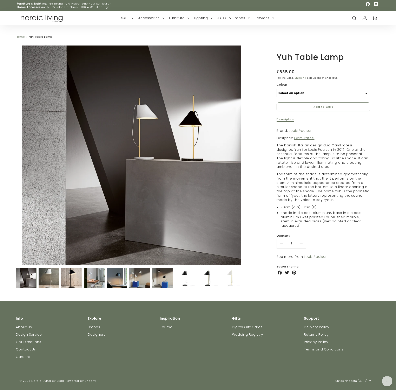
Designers (96, 334)
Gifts (236, 318)
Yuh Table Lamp (40, 37)
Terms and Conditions (323, 349)
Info (19, 318)
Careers (23, 356)
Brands (94, 327)
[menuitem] (127, 18)
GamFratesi (304, 138)
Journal (166, 327)
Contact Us (26, 349)
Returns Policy (316, 334)
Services (262, 18)
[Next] (250, 155)
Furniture (177, 18)
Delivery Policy (316, 327)
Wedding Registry (247, 334)
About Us (24, 327)
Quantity (283, 235)
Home (20, 37)
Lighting (201, 18)
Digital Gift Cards (247, 327)
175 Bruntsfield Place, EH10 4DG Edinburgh (78, 7)
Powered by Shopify (81, 381)
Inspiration (170, 318)
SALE (125, 18)
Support (311, 318)
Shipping (300, 77)
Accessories (149, 18)
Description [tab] (285, 119)
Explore (94, 318)
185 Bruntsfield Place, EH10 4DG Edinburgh (79, 3)
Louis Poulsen (301, 130)
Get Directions (28, 342)
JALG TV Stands (231, 18)
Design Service (29, 334)
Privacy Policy (316, 342)
